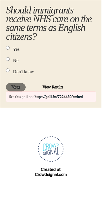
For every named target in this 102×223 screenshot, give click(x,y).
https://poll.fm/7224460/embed (59, 97)
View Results (53, 87)
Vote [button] (15, 87)
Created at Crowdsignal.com (51, 172)
